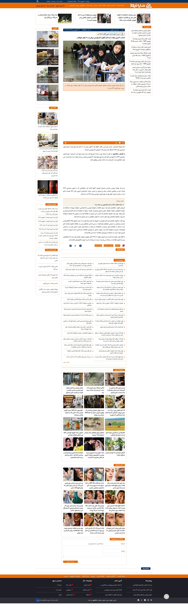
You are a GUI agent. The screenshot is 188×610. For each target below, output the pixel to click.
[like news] (65, 143)
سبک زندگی (89, 5)
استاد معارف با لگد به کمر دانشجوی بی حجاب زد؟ (108, 205)
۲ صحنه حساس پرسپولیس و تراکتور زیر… (111, 585)
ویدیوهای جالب (119, 260)
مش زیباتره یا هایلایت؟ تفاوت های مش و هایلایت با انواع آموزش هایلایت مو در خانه (126, 18)
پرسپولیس (68, 590)
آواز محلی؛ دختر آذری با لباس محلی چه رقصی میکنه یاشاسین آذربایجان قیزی (110, 316)
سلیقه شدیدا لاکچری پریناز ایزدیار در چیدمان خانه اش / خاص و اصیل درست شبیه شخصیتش (73, 455)
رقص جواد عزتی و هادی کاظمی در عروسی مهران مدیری (109, 299)
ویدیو (77, 5)
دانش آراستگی (86, 590)
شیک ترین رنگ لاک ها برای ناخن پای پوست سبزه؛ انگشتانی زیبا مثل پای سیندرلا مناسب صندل (94, 530)
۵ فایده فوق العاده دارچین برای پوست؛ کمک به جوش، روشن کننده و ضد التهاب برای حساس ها (115, 508)
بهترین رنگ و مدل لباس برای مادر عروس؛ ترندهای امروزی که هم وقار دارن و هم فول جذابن (73, 508)
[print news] (116, 143)
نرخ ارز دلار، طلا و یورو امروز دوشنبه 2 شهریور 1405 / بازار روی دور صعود (140, 62)
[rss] (150, 600)
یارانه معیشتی (69, 595)
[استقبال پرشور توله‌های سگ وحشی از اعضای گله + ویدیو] (94, 424)
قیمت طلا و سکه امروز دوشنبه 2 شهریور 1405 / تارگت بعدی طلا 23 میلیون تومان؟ (141, 41)
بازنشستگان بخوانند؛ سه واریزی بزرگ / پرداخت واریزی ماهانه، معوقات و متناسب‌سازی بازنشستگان (140, 84)
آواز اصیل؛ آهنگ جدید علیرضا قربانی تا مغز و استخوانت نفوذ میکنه (80, 282)
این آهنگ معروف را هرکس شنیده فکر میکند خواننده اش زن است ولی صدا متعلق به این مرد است (109, 294)
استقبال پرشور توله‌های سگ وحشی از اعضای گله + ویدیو (110, 310)
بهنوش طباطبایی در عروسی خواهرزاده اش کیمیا (79, 333)
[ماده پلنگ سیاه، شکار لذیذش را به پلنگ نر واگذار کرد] (65, 18)
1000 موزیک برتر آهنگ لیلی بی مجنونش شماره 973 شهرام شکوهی (77, 276)
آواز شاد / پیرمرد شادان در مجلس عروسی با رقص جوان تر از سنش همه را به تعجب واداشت (77, 340)
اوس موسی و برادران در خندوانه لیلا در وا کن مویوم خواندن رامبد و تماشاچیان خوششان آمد (110, 288)
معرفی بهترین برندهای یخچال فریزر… (142, 595)
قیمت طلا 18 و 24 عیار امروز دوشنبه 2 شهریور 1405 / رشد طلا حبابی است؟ (140, 55)
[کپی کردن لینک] (123, 143)
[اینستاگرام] (147, 600)
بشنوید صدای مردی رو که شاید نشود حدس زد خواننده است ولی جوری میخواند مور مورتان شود (109, 346)
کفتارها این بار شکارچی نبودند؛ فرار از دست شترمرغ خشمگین (115, 434)
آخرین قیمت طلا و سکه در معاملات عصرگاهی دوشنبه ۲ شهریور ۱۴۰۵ (141, 48)
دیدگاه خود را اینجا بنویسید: (95, 544)
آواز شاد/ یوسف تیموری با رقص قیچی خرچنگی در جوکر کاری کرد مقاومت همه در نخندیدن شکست (109, 334)
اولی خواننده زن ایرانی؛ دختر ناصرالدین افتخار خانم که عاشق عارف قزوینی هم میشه (109, 322)
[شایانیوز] (141, 5)
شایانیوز (95, 600)
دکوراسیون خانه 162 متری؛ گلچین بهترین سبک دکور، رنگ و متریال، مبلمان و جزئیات (73, 412)
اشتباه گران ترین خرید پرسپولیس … (112, 590)
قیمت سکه (68, 585)
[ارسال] (119, 143)
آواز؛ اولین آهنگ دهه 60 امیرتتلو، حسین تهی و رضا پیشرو (78, 294)
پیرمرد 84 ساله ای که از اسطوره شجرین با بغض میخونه (77, 315)
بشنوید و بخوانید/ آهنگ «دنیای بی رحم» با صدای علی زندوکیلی (77, 304)
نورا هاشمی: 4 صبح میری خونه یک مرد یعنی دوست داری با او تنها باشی (48, 258)
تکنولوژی (82, 5)
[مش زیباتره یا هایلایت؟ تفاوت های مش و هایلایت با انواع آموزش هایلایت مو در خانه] (143, 18)
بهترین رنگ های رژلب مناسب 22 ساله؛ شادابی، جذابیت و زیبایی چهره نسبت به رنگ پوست (94, 508)
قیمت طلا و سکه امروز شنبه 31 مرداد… (142, 590)
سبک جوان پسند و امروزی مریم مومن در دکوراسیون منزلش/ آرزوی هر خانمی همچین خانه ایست (94, 455)
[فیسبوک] (71, 246)
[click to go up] (166, 596)
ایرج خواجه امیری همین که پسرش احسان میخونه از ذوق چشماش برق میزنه (109, 282)
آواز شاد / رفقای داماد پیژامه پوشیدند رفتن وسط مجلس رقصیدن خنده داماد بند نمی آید (111, 340)
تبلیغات (48, 1)
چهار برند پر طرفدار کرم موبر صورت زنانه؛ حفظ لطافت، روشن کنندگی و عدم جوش (73, 530)
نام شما (123, 544)
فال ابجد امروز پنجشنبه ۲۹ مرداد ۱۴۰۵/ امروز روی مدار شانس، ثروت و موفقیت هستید (48, 235)
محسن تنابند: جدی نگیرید (50, 283)
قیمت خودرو (87, 585)
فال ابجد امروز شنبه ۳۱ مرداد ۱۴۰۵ (49, 225)
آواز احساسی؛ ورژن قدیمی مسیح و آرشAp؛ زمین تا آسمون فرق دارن (78, 288)
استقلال (88, 595)
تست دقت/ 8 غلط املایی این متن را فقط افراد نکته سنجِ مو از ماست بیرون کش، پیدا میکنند (48, 211)
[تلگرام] (80, 246)
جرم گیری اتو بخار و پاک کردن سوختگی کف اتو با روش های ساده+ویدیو (50, 173)
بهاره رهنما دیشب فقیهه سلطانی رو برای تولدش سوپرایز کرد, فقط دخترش (111, 352)
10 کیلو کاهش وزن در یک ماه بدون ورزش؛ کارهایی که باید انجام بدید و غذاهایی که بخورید (115, 412)
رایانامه (123, 551)
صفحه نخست (120, 5)
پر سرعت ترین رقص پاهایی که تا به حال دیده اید (78, 357)
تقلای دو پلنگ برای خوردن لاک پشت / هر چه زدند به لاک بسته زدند (95, 390)
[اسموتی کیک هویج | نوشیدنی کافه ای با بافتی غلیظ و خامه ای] (73, 424)
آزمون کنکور (98, 245)
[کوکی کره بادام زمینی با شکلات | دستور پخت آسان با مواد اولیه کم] (47, 39)
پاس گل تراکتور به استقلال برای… (113, 595)
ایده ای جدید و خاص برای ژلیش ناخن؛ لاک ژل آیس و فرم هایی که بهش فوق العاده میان (73, 485)
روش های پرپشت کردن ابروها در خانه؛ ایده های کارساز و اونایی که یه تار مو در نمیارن (115, 530)
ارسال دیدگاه (70, 561)
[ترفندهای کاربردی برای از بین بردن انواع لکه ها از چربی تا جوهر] (48, 140)
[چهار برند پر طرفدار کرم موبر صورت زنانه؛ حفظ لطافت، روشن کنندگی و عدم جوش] (73, 519)
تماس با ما (60, 1)
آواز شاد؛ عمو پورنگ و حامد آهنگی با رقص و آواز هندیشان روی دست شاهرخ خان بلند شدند (79, 265)
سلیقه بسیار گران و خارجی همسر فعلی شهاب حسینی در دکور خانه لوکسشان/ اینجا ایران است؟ (141, 69)
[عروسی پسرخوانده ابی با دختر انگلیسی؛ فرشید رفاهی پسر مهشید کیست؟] (104, 18)
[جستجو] (37, 1)
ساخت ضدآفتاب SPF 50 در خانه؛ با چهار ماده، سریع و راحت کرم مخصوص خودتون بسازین (94, 485)
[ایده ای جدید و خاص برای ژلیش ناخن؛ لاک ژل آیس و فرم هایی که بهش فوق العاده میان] (73, 474)
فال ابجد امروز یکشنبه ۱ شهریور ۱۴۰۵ (48, 221)
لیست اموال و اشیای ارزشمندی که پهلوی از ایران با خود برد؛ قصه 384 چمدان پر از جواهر (94, 412)
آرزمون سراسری (108, 245)
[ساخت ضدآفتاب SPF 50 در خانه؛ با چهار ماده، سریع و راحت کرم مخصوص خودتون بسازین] (94, 474)
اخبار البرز (72, 5)
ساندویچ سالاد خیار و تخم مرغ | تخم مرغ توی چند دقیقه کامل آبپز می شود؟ (48, 60)
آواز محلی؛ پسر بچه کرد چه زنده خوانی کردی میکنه (78, 269)
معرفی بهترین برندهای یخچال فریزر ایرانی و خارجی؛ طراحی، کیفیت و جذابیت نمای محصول (74, 390)
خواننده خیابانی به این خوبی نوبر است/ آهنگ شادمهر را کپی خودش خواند (109, 276)
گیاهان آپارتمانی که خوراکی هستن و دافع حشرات (115, 454)
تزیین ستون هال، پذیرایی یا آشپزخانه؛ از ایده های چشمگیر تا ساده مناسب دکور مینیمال (116, 390)
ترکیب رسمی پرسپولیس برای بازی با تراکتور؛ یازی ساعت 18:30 (140, 77)
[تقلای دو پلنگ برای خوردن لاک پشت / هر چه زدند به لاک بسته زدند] (94, 379)
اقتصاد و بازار (102, 5)
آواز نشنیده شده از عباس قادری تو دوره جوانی (111, 327)
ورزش (95, 5)
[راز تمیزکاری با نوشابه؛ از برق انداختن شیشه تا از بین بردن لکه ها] (48, 187)
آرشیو (60, 595)
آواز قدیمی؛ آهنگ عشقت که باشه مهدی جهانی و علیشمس (110, 265)
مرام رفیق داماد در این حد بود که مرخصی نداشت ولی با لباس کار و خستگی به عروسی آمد (109, 358)
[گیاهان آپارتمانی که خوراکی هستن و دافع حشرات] (115, 444)
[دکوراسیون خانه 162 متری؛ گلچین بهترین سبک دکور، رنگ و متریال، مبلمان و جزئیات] (73, 401)
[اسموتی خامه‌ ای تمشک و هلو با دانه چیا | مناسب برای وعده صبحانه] (47, 93)
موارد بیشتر (66, 362)
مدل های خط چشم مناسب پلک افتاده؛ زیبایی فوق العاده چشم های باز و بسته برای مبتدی (115, 485)
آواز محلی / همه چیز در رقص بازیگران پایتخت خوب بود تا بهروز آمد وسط (78, 328)
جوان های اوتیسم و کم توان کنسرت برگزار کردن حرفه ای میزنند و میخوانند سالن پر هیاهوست (77, 346)
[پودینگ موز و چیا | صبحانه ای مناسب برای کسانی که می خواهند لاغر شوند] (47, 75)
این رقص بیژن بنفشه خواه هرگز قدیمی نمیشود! (79, 351)
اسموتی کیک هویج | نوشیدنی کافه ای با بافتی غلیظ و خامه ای (73, 434)
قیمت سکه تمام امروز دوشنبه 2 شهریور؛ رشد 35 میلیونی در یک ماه (141, 91)
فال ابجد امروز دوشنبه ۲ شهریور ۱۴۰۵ (48, 217)
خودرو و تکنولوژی (75, 576)
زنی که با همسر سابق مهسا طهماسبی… (142, 585)
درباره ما (53, 1)
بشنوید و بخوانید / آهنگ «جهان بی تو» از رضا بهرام (109, 303)
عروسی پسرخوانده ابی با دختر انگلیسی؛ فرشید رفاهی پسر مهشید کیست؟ (87, 18)
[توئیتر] (75, 246)
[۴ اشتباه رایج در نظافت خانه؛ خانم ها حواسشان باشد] (48, 118)
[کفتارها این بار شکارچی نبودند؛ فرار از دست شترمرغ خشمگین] (115, 424)
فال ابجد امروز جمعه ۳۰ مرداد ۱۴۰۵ (48, 229)
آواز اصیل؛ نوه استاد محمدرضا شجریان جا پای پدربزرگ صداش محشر (77, 310)
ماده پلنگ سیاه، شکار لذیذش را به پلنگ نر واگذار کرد (47, 16)
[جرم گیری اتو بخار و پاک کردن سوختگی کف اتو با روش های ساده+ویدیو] (48, 162)
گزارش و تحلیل (111, 5)
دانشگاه (117, 245)
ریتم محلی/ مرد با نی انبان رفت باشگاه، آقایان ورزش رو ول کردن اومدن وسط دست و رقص (109, 270)
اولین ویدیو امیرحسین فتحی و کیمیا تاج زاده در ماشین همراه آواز (77, 322)
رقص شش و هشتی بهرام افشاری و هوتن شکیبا (79, 299)
